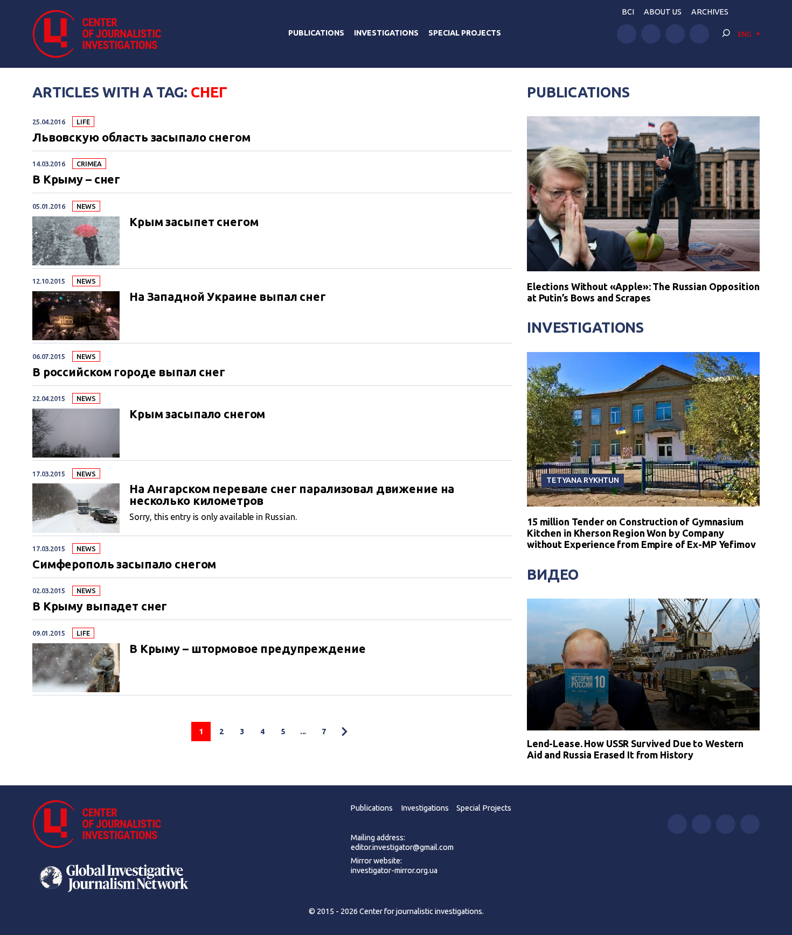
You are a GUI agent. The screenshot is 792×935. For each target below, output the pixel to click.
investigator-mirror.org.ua (394, 870)
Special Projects (464, 33)
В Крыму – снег (76, 180)
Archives (709, 12)
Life (83, 121)
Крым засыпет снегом (193, 222)
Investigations (386, 33)
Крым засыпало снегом (197, 414)
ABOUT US (663, 12)
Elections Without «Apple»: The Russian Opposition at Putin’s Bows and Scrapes (643, 292)
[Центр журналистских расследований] (102, 34)
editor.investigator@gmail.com (402, 847)
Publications (316, 33)
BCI (628, 12)
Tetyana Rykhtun (582, 479)
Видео (553, 574)
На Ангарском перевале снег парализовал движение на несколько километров (291, 495)
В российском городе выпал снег (128, 372)
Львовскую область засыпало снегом (141, 138)
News (86, 206)
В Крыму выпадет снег (99, 607)
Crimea (89, 163)
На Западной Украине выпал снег (227, 297)
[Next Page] (344, 731)
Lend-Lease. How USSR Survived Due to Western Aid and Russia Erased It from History (635, 749)
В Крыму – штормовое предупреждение (247, 649)
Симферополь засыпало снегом (124, 565)
